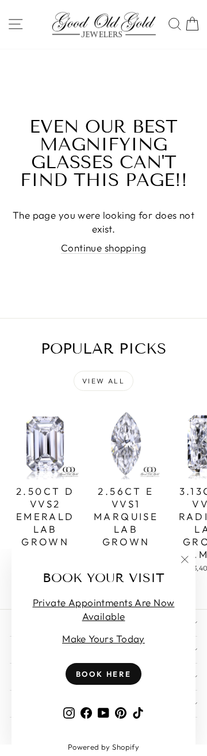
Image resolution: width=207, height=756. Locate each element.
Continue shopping (103, 248)
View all (103, 381)
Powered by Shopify (104, 746)
